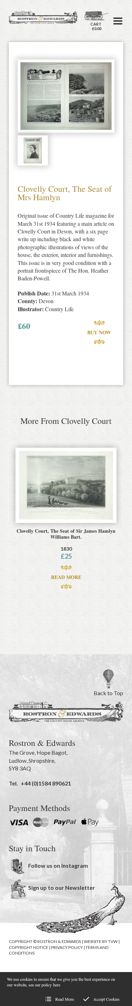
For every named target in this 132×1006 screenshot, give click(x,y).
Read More (66, 577)
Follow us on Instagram (58, 865)
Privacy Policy (67, 947)
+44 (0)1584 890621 (46, 783)
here (56, 984)
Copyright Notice (28, 947)
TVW (113, 941)
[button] (118, 21)
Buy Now (99, 332)
